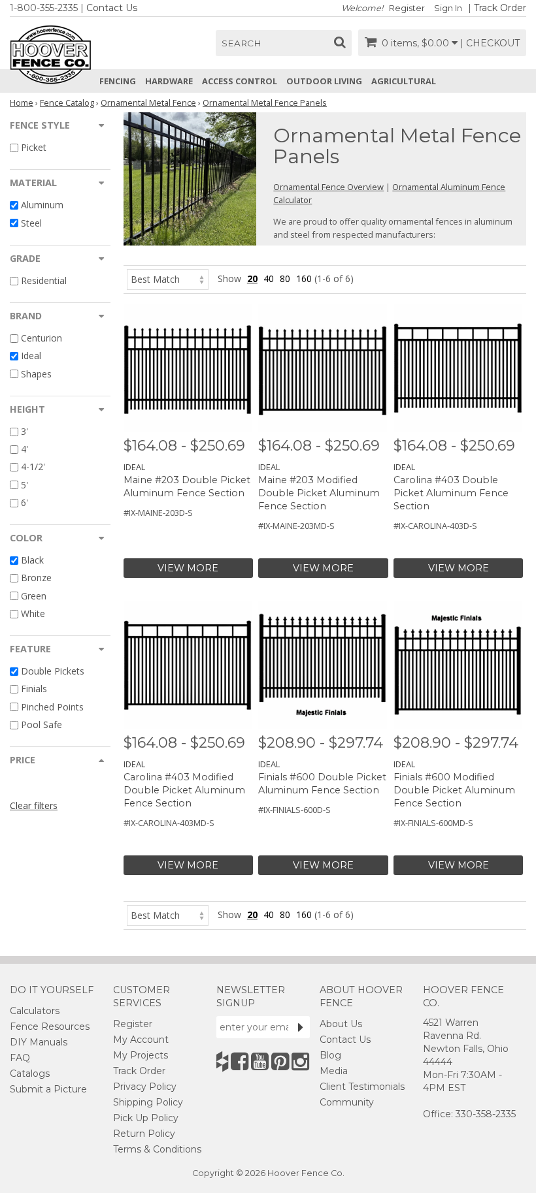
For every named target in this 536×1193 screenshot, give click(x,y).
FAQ (20, 1058)
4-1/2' (33, 467)
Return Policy (144, 1133)
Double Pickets (52, 671)
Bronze (36, 578)
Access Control (239, 81)
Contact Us (111, 8)
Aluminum (42, 205)
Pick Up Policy (145, 1118)
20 (252, 278)
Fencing (117, 81)
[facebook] (239, 1061)
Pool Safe (41, 724)
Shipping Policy (148, 1102)
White (33, 613)
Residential (44, 280)
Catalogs (30, 1073)
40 (268, 278)
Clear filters (34, 805)
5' (24, 485)
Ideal (31, 356)
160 (304, 278)
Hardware (169, 81)
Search (241, 43)
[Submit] (301, 1027)
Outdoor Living (324, 81)
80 (285, 278)
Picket (33, 147)
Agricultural (403, 81)
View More (188, 568)
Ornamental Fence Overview (328, 187)
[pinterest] (280, 1061)
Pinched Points (52, 707)
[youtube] (260, 1061)
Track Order (500, 8)
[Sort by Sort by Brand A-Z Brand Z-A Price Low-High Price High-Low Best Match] (168, 278)
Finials (34, 689)
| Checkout (490, 43)
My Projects (140, 1055)
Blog (330, 1055)
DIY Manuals (38, 1042)
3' (24, 431)
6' (24, 502)
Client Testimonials (362, 1086)
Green (33, 596)
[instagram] (300, 1061)
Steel (31, 223)
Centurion (41, 338)
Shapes (36, 374)
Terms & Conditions (157, 1149)
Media (334, 1071)
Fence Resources (50, 1026)
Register (407, 8)
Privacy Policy (144, 1086)
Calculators (34, 1011)
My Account (141, 1039)
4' (24, 449)
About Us (341, 1024)
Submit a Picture (48, 1089)
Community (347, 1102)
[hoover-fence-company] (222, 1061)
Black (32, 560)
